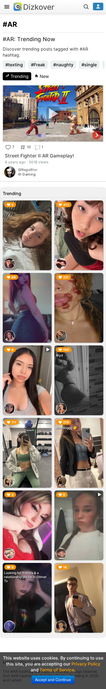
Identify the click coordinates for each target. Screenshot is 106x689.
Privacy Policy (85, 664)
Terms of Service (57, 669)
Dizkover (38, 7)
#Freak (38, 64)
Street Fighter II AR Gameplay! (39, 156)
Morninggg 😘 (66, 428)
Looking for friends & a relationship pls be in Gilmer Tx (25, 577)
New (43, 76)
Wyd (59, 355)
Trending (19, 76)
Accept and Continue (53, 679)
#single (89, 64)
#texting (14, 64)
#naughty (63, 64)
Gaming (29, 174)
